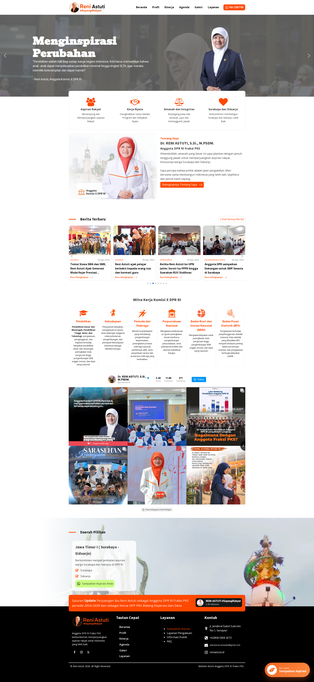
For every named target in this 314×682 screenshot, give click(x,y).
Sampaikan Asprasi (178, 629)
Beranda (141, 7)
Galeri (199, 7)
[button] (5, 55)
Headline (74, 259)
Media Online (174, 259)
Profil (155, 7)
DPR (117, 259)
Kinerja (169, 7)
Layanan (213, 7)
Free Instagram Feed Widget (158, 510)
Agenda (184, 7)
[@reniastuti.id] (112, 379)
